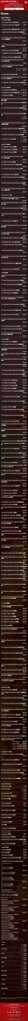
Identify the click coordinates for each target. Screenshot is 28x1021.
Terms (16, 1014)
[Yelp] (18, 6)
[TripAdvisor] (20, 6)
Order (19, 1014)
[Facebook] (14, 6)
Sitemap (9, 1014)
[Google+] (16, 6)
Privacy (13, 1014)
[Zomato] (23, 6)
